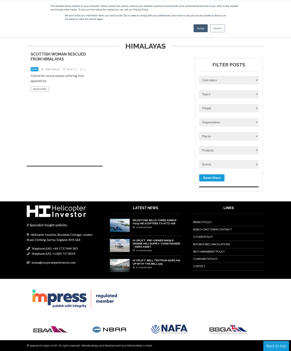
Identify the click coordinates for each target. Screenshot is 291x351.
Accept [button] (200, 28)
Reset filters (212, 177)
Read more (40, 89)
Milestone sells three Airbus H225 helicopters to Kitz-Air (154, 222)
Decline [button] (217, 28)
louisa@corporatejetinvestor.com (53, 262)
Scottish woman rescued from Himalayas (58, 56)
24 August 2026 (144, 227)
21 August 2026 (144, 250)
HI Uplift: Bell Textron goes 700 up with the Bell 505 (156, 262)
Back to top (276, 346)
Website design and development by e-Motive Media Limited (116, 345)
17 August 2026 (144, 267)
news (34, 69)
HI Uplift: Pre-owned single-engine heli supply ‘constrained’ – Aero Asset (156, 243)
